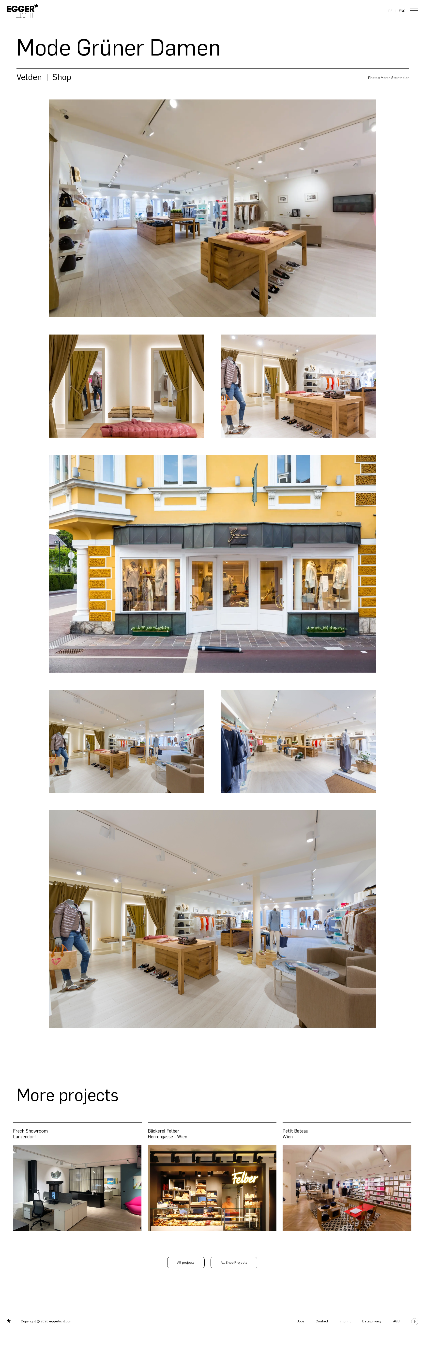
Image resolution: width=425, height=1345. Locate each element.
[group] (77, 1176)
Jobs (300, 1321)
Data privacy (371, 1321)
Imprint (345, 1321)
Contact (322, 1321)
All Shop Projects (234, 1263)
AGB (396, 1321)
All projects (186, 1263)
